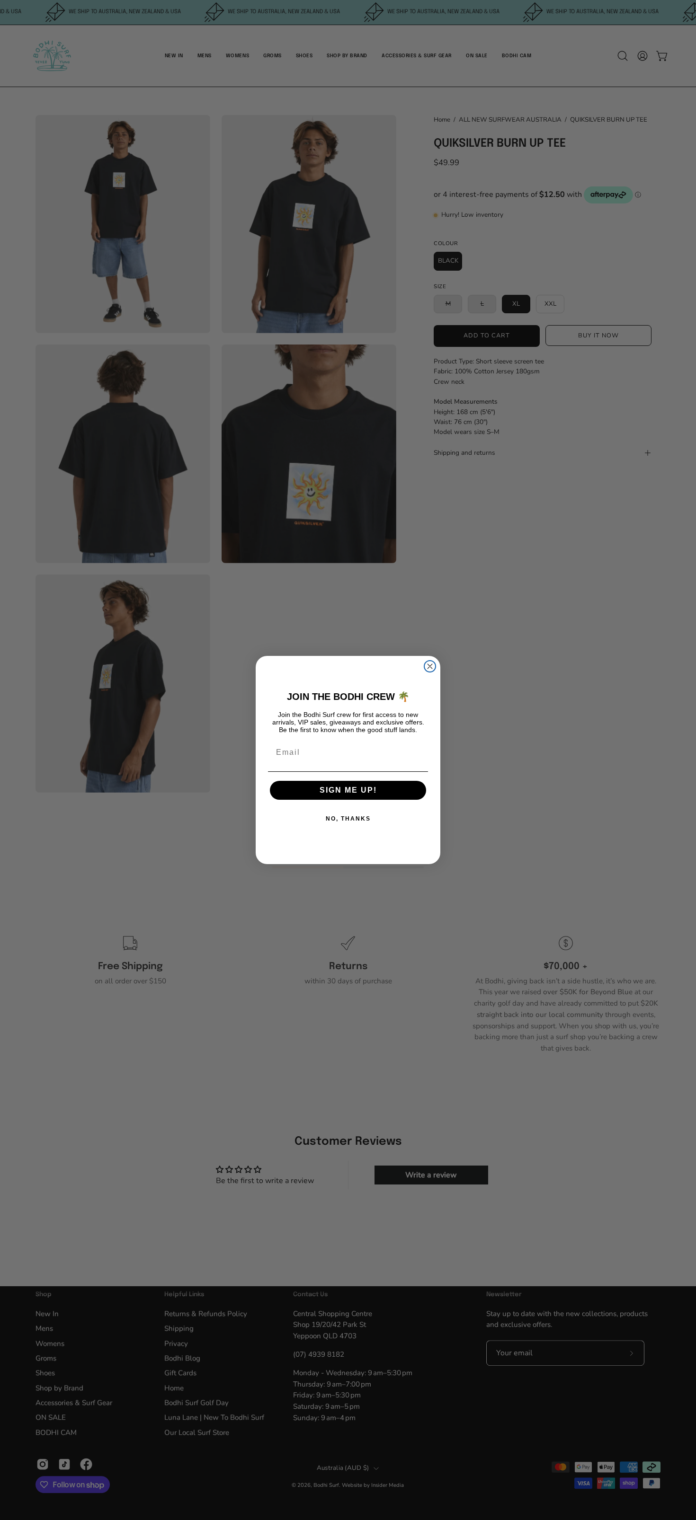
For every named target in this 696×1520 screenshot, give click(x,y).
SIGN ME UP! (348, 790)
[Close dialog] (430, 666)
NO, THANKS (348, 818)
